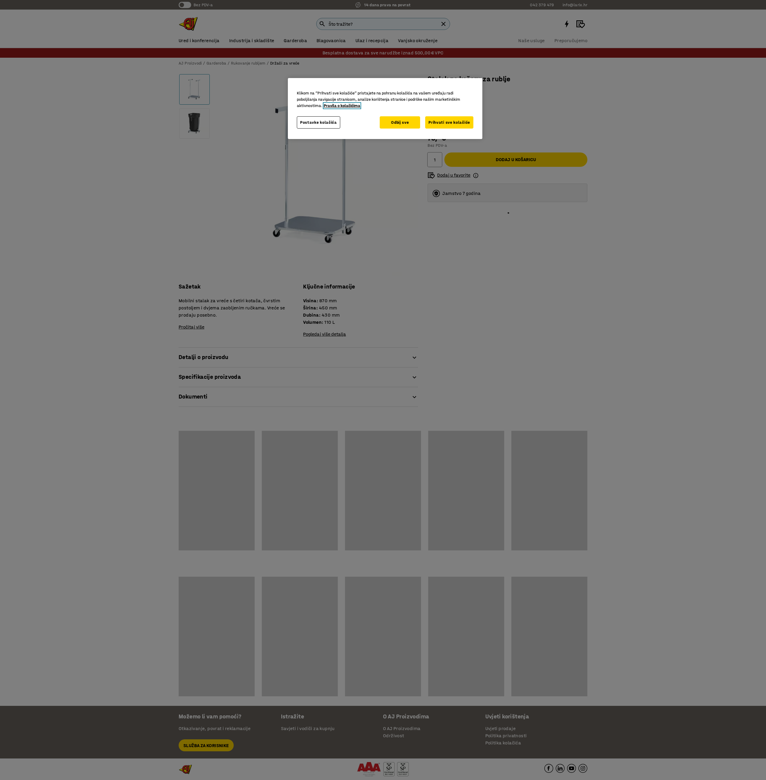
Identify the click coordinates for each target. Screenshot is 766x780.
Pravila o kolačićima (342, 105)
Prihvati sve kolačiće (449, 122)
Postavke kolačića (318, 122)
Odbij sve (400, 122)
